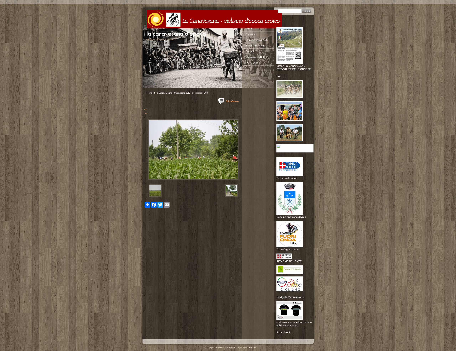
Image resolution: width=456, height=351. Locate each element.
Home (149, 93)
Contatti (250, 51)
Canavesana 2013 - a (183, 93)
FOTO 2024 (252, 62)
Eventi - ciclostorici (256, 45)
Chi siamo (251, 34)
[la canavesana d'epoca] (214, 19)
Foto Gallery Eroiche (163, 93)
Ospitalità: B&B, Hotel (257, 57)
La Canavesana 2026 (257, 40)
